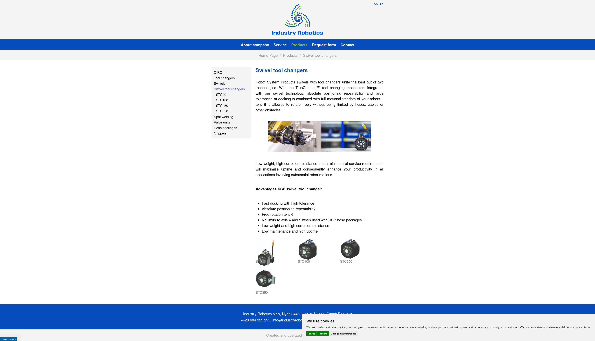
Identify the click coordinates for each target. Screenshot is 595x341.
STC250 (346, 261)
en (381, 4)
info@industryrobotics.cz (292, 320)
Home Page (268, 55)
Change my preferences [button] (343, 333)
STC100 (304, 261)
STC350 (262, 292)
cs (376, 3)
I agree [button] (311, 333)
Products (290, 55)
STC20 (261, 261)
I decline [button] (323, 333)
